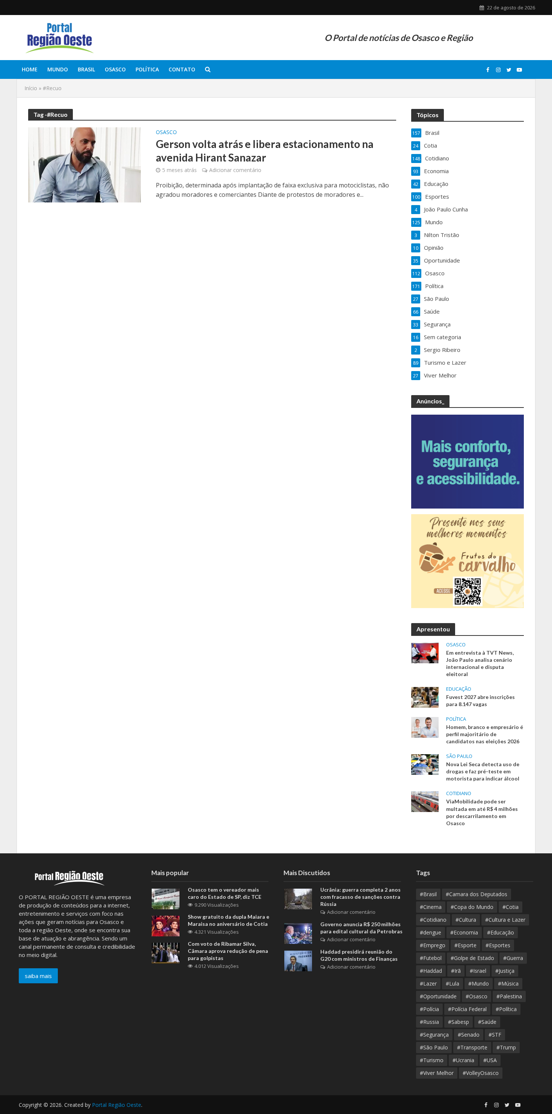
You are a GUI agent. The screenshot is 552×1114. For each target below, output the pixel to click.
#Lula (452, 983)
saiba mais (38, 976)
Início (30, 88)
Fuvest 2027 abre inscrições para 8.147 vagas (480, 700)
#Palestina (509, 996)
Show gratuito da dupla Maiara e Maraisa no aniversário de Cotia (228, 920)
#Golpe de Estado (472, 958)
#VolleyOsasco (481, 1072)
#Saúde (487, 1021)
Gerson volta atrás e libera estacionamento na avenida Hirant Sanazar (265, 150)
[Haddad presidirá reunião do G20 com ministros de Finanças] (298, 960)
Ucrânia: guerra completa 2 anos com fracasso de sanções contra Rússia (360, 896)
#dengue (430, 932)
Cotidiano (458, 793)
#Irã (456, 970)
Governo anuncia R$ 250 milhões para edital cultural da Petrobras (361, 927)
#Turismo (431, 1060)
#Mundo (478, 983)
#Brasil (428, 894)
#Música (508, 983)
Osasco (115, 69)
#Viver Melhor (437, 1072)
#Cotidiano (433, 919)
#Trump (506, 1047)
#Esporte (465, 945)
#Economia (464, 932)
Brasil (86, 69)
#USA (490, 1060)
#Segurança (434, 1034)
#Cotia (510, 906)
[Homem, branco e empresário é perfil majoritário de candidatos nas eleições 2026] (425, 727)
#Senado (469, 1034)
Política (147, 69)
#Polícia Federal (467, 1009)
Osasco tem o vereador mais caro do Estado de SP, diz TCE (224, 893)
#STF (495, 1034)
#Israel (478, 970)
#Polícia (429, 1009)
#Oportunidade (438, 996)
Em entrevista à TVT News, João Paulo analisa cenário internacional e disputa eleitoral (480, 663)
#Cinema (431, 906)
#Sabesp (458, 1021)
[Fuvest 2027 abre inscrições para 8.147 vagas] (425, 696)
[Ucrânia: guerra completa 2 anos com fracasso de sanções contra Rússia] (298, 898)
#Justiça (504, 970)
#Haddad (431, 970)
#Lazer (428, 983)
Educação (458, 689)
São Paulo (459, 756)
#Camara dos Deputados (476, 894)
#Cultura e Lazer (505, 919)
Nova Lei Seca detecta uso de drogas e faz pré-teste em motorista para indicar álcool (482, 771)
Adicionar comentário (235, 170)
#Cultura (465, 919)
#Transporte (472, 1047)
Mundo (57, 69)
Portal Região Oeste (116, 1104)
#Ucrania (463, 1060)
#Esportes (498, 945)
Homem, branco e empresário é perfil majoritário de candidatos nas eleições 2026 (484, 734)
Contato (182, 69)
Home (30, 69)
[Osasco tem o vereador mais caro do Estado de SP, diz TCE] (165, 898)
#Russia (429, 1021)
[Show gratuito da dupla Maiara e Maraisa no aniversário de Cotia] (165, 925)
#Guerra (513, 958)
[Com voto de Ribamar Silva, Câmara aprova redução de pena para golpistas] (165, 952)
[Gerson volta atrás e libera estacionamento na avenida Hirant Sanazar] (84, 164)
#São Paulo (434, 1047)
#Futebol (431, 958)
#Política (506, 1009)
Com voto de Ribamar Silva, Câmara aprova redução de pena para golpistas (228, 950)
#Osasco (476, 996)
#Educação (500, 932)
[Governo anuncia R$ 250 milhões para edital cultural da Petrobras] (298, 933)
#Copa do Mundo (472, 906)
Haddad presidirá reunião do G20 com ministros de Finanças (359, 955)
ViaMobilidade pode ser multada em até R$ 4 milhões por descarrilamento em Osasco (482, 812)
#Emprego (432, 945)
